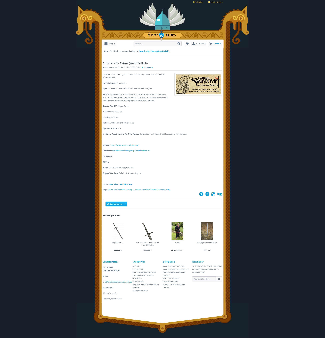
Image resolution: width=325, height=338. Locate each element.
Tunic (177, 242)
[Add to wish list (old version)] (187, 43)
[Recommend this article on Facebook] (208, 194)
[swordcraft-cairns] (198, 84)
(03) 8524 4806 (111, 270)
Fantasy (129, 189)
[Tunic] (177, 231)
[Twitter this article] (202, 194)
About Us (136, 266)
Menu (112, 43)
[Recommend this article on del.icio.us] (214, 194)
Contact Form (138, 269)
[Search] (179, 43)
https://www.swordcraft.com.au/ (124, 145)
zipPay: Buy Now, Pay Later (173, 284)
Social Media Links (170, 281)
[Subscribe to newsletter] (219, 278)
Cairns (110, 189)
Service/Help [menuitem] (216, 2)
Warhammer (119, 189)
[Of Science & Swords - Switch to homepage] (162, 35)
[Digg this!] (219, 194)
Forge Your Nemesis (171, 278)
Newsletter (137, 278)
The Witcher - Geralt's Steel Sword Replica (147, 243)
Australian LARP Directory (173, 266)
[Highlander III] (117, 231)
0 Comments (147, 67)
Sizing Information (140, 290)
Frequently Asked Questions (145, 272)
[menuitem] (110, 43)
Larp (168, 189)
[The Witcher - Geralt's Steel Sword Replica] (147, 231)
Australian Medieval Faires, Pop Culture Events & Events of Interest (175, 272)
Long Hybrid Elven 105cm (207, 242)
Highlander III (118, 242)
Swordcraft (146, 189)
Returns (165, 287)
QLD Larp (137, 189)
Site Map (136, 287)
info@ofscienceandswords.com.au (117, 282)
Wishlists (199, 2)
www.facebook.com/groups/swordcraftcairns (131, 151)
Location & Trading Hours (143, 275)
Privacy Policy (138, 281)
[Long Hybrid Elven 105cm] (207, 231)
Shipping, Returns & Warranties (146, 284)
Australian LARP (158, 189)
